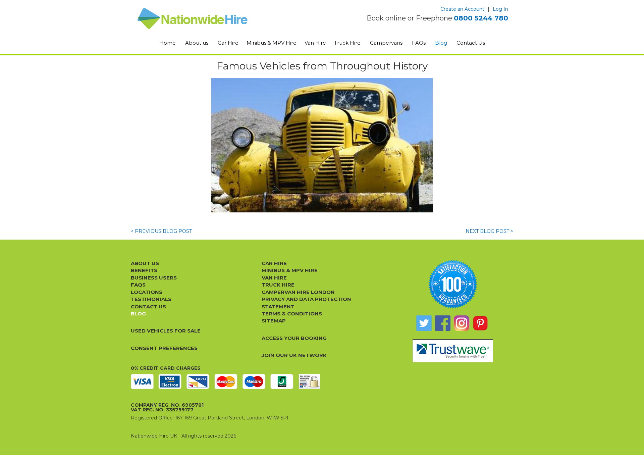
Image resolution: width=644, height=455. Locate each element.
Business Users (154, 277)
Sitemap (274, 320)
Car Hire (228, 43)
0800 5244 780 (481, 18)
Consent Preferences (164, 348)
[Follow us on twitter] (424, 323)
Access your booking (294, 338)
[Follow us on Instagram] (461, 323)
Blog (441, 43)
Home (167, 43)
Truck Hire (347, 43)
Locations (146, 292)
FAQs (419, 43)
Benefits (144, 270)
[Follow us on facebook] (442, 323)
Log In (500, 9)
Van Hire (315, 43)
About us (196, 43)
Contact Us (471, 43)
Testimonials (151, 299)
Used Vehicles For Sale (166, 330)
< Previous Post (161, 231)
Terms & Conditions (292, 313)
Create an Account (462, 9)
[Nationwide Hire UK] (210, 18)
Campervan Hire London (298, 292)
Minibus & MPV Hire (272, 43)
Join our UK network (294, 355)
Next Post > (489, 231)
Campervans (386, 43)
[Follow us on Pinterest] (480, 323)
